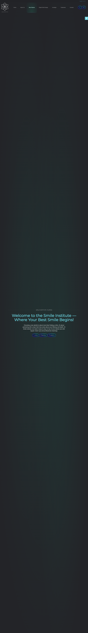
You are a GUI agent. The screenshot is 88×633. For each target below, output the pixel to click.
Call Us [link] (36, 335)
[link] (86, 18)
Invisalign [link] (54, 7)
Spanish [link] (84, 1)
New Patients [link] (32, 7)
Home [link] (15, 7)
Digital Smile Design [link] (43, 7)
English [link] (81, 1)
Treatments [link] (63, 7)
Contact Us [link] (52, 335)
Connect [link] (72, 7)
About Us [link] (22, 7)
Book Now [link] (44, 335)
